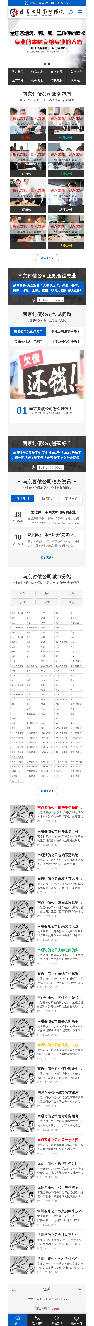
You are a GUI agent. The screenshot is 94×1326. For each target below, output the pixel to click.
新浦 (72, 675)
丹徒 (14, 714)
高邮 (28, 647)
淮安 (14, 699)
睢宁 (28, 656)
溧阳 (28, 637)
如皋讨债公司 (76, 738)
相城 (28, 675)
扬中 (28, 709)
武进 (43, 642)
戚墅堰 (14, 642)
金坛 (43, 637)
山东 (47, 602)
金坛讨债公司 (46, 752)
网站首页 (18, 71)
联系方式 (76, 80)
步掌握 (58, 771)
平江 (28, 671)
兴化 (43, 723)
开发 (14, 651)
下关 (28, 618)
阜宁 (14, 690)
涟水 (28, 695)
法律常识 (47, 498)
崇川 (58, 718)
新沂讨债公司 (46, 747)
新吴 (43, 632)
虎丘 (72, 671)
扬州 (28, 651)
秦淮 (58, 613)
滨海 (72, 685)
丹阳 (14, 709)
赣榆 (28, 680)
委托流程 (57, 80)
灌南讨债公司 (76, 752)
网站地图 (41, 1308)
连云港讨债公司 (46, 675)
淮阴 (28, 699)
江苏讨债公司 (32, 771)
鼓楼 (14, 618)
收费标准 (37, 71)
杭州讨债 (15, 781)
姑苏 (58, 671)
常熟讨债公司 (17, 666)
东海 (43, 680)
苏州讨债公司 (76, 661)
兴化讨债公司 (61, 728)
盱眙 (43, 699)
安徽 (22, 602)
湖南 (71, 602)
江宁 (14, 623)
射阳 (28, 690)
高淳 (58, 623)
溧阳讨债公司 (46, 738)
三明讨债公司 (61, 762)
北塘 (72, 627)
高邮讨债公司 (32, 752)
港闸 (72, 718)
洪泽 (43, 695)
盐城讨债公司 (17, 685)
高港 (43, 728)
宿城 (43, 704)
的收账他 (59, 776)
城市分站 (18, 80)
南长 (58, 627)
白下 (43, 613)
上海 (71, 593)
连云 (58, 675)
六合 (28, 623)
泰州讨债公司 (32, 723)
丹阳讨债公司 (61, 742)
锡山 (14, 632)
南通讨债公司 (32, 714)
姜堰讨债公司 (17, 752)
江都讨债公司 (46, 742)
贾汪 (43, 661)
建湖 (43, 690)
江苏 (22, 593)
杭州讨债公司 (46, 776)
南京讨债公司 (17, 613)
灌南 (72, 680)
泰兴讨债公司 (61, 738)
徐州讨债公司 (46, 651)
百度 (50, 1308)
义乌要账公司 (17, 766)
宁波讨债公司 (76, 766)
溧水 (43, 623)
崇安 (43, 627)
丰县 (58, 651)
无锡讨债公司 (76, 623)
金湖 (58, 695)
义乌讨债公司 (61, 766)
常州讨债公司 (17, 637)
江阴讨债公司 (17, 627)
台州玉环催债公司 (76, 762)
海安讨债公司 (17, 757)
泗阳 (14, 704)
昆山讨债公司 (46, 666)
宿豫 (58, 704)
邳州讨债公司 (17, 738)
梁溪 (28, 632)
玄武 (28, 613)
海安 (43, 714)
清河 (72, 695)
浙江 (47, 593)
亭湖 (28, 685)
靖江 (58, 723)
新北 (28, 642)
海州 (14, 680)
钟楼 (72, 637)
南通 (14, 723)
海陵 (28, 728)
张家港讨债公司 (32, 666)
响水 (58, 685)
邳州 (58, 656)
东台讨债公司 (76, 728)
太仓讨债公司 (76, 666)
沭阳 (72, 699)
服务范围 (57, 71)
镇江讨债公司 (76, 704)
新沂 (43, 656)
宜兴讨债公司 (32, 627)
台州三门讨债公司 (17, 762)
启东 (72, 714)
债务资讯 (37, 80)
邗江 (72, 647)
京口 (58, 709)
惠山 (58, 632)
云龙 (14, 661)
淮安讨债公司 (17, 695)
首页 (40, 1299)
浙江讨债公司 (32, 776)
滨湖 (72, 632)
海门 (43, 718)
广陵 (58, 647)
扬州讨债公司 (61, 642)
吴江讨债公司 (61, 666)
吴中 (14, 675)
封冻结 (14, 776)
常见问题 (71, 498)
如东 (58, 714)
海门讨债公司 (32, 738)
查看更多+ (47, 258)
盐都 (43, 685)
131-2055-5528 (50, 300)
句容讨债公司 (61, 752)
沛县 (72, 651)
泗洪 (28, 704)
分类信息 (76, 71)
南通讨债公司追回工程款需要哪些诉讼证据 (46, 762)
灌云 (58, 680)
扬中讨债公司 (32, 747)
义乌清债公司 (46, 766)
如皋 (14, 718)
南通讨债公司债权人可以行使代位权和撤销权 (32, 762)
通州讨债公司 (61, 733)
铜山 (14, 656)
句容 (43, 709)
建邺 (72, 613)
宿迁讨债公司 (61, 699)
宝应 (72, 642)
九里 (28, 661)
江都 (43, 647)
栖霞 (58, 618)
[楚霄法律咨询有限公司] (38, 11)
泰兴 (72, 723)
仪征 (14, 647)
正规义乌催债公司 (32, 766)
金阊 (43, 671)
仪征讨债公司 (61, 747)
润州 (72, 709)
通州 (28, 718)
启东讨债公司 (32, 742)
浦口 (43, 618)
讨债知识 (22, 498)
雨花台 (73, 618)
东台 (58, 690)
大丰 (72, 690)
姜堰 (14, 728)
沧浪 (14, 671)
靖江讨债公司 (17, 747)
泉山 (58, 661)
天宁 (58, 637)
